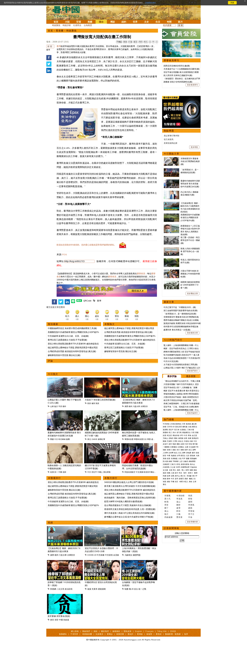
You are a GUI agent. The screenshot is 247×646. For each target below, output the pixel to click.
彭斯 (185, 438)
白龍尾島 (166, 467)
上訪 (181, 461)
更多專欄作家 (192, 522)
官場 (78, 22)
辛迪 (190, 517)
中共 (56, 439)
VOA (64, 254)
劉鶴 (164, 441)
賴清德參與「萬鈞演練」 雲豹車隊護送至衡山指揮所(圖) (129, 498)
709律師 (176, 461)
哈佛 (52, 472)
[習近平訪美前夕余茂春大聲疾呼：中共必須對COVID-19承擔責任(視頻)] (102, 527)
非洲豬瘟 (174, 458)
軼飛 (166, 502)
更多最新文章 (192, 333)
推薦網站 (63, 634)
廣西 (126, 406)
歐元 (176, 453)
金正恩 (194, 435)
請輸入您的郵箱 (182, 533)
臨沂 (56, 406)
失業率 (95, 589)
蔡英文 (183, 456)
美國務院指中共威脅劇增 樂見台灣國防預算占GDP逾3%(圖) (190, 218)
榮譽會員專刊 (171, 60)
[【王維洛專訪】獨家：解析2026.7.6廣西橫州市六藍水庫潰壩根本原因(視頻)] (139, 379)
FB (197, 447)
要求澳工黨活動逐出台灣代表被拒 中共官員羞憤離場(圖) (129, 486)
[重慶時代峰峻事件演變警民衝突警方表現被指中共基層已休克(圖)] (65, 412)
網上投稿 (75, 631)
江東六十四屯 (175, 464)
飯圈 (68, 439)
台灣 (178, 456)
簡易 (190, 496)
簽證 (164, 473)
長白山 (192, 464)
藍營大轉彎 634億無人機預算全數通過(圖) (123, 501)
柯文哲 (169, 435)
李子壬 (191, 514)
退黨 (197, 432)
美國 (90, 22)
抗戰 (172, 476)
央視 (170, 470)
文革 (194, 482)
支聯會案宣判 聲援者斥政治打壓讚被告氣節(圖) (190, 161)
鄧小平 (194, 476)
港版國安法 (186, 432)
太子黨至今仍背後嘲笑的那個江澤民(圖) (181, 364)
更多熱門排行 (192, 371)
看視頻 (159, 634)
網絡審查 (192, 461)
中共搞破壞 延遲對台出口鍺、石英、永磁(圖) (68, 336)
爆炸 (64, 406)
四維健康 (168, 517)
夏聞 (190, 502)
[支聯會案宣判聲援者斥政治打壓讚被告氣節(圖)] (171, 158)
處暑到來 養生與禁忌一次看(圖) (177, 330)
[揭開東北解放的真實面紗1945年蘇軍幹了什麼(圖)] (102, 412)
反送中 (165, 444)
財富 (164, 456)
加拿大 (169, 450)
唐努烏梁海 (185, 464)
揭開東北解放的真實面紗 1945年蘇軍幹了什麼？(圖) (190, 285)
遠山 (178, 502)
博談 (112, 22)
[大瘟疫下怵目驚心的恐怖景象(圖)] (102, 379)
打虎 (186, 444)
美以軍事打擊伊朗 (171, 136)
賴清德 (188, 424)
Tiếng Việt (162, 631)
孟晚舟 (171, 438)
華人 (174, 470)
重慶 (52, 439)
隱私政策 (127, 631)
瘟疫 (89, 403)
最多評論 (172, 376)
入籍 (172, 473)
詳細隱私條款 (150, 3)
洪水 (174, 432)
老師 (64, 472)
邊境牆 (180, 438)
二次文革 (60, 589)
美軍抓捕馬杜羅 (170, 143)
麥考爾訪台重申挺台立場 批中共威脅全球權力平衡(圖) (128, 517)
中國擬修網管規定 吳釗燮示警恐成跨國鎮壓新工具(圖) (72, 328)
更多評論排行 (192, 413)
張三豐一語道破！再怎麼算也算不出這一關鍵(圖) (190, 240)
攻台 (136, 589)
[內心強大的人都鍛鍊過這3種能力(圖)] (171, 192)
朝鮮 (164, 450)
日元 (180, 453)
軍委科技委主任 (140, 439)
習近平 (94, 472)
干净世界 (74, 634)
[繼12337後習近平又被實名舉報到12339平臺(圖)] (102, 445)
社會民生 (77, 25)
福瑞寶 (149, 634)
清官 (56, 620)
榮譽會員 (141, 273)
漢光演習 (178, 427)
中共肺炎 (166, 424)
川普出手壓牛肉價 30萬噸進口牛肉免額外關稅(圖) (190, 274)
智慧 (164, 482)
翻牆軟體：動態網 (173, 634)
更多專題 (194, 147)
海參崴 (173, 456)
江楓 (178, 514)
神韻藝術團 (87, 634)
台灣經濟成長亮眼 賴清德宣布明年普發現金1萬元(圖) (72, 351)
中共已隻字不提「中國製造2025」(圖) (180, 307)
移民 (178, 470)
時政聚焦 (56, 25)
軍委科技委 (129, 439)
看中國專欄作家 (173, 491)
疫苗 (164, 435)
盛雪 (178, 508)
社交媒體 (192, 447)
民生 (181, 473)
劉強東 (192, 456)
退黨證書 (120, 634)
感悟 (168, 482)
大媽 (197, 456)
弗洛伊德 (176, 435)
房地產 (188, 453)
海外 (185, 473)
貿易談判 (195, 438)
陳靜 (178, 505)
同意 (232, 3)
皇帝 (176, 479)
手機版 (119, 42)
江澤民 (175, 441)
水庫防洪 (144, 406)
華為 (189, 435)
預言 (177, 482)
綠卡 (176, 473)
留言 (135, 42)
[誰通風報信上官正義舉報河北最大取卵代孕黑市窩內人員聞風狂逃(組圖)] (171, 226)
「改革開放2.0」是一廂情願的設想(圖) (180, 314)
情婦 (174, 444)
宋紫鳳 (167, 496)
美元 (190, 450)
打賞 (130, 42)
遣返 (195, 470)
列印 (140, 42)
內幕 (191, 441)
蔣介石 (183, 476)
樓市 (193, 453)
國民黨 (184, 427)
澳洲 (195, 473)
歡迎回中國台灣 (150, 472)
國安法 (194, 427)
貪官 (52, 620)
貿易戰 (165, 430)
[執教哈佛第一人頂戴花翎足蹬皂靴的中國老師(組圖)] (65, 445)
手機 (172, 482)
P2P (183, 458)
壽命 (190, 482)
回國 (168, 473)
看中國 (194, 444)
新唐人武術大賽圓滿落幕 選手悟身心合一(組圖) (190, 251)
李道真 (179, 499)
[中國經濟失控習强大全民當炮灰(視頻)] (102, 561)
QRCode (87, 301)
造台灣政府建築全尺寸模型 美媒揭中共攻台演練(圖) (127, 505)
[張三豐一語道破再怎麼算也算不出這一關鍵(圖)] (171, 237)
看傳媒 (140, 634)
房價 (164, 458)
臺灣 (48, 50)
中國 (60, 472)
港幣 (184, 453)
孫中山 (177, 476)
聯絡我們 (86, 631)
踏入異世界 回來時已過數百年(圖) (178, 75)
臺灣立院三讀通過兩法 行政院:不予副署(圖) (67, 340)
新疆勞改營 (185, 467)
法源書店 (99, 634)
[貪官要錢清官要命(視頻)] (65, 595)
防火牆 (165, 461)
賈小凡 (167, 499)
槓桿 (186, 450)
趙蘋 (190, 508)
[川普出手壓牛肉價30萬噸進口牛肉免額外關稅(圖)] (171, 271)
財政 (197, 453)
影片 (180, 22)
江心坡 (172, 467)
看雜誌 (110, 634)
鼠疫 (97, 403)
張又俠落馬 (168, 139)
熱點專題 (169, 130)
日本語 (173, 631)
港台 (101, 22)
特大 (146, 42)
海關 (191, 470)
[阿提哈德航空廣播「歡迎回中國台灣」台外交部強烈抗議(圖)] (139, 445)
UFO (181, 435)
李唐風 (191, 505)
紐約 (124, 22)
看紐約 (130, 634)
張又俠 (176, 430)
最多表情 (190, 376)
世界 (135, 22)
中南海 (186, 441)
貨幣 (194, 450)
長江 (170, 432)
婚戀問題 (136, 555)
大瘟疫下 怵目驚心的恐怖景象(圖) (100, 400)
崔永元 (180, 441)
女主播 (165, 470)
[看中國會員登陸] (181, 34)
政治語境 (68, 589)
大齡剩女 (128, 555)
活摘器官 (166, 464)
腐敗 (178, 444)
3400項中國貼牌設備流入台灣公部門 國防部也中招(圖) (129, 482)
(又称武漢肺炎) (175, 424)
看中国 (67, 11)
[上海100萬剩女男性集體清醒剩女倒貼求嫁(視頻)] (139, 527)
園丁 (166, 508)
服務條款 (116, 631)
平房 (60, 406)
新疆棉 (165, 432)
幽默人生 (192, 479)
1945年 (94, 439)
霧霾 (187, 458)
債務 (182, 450)
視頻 (50, 522)
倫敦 (93, 403)
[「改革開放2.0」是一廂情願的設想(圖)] (171, 170)
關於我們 (105, 631)
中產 (168, 456)
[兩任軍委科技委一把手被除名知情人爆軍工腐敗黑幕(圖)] (139, 412)
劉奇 (168, 479)
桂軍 (168, 476)
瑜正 (166, 514)
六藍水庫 (136, 406)
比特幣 (171, 453)
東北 (89, 439)
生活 (158, 22)
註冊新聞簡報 (171, 528)
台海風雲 (88, 25)
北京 (187, 456)
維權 (170, 461)
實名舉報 (107, 472)
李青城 (191, 511)
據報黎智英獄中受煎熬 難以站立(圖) (64, 355)
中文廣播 (139, 472)
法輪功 (185, 461)
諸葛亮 (181, 479)
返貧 (89, 589)
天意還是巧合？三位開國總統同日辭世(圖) (182, 69)
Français (149, 631)
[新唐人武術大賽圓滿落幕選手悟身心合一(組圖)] (171, 248)
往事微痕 (173, 447)
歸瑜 (190, 499)
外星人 (185, 482)
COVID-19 (91, 555)
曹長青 (179, 517)
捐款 (96, 631)
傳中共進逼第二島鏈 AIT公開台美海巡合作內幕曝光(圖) (129, 513)
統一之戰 (142, 589)
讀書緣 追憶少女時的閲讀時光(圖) (178, 82)
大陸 (67, 22)
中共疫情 (109, 555)
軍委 (149, 439)
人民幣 (165, 453)
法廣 (186, 447)
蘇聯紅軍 (101, 439)
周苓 (166, 505)
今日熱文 (53, 374)
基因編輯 (193, 458)
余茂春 (116, 555)
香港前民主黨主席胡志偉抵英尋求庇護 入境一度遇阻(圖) (129, 509)
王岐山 (165, 438)
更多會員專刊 (192, 85)
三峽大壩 (190, 430)
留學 (187, 470)
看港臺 (60, 30)
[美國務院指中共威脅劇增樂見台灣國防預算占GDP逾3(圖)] (171, 215)
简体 (125, 42)
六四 (193, 432)
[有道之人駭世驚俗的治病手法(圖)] (171, 260)
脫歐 (174, 450)
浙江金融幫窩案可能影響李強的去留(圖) (181, 310)
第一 (56, 472)
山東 (52, 406)
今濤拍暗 (180, 496)
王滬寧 (169, 441)
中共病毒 (100, 555)
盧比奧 (194, 424)
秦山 (166, 511)
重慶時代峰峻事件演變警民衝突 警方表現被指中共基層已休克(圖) (190, 184)
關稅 (176, 438)
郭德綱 (53, 589)
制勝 (126, 589)
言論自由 (193, 467)
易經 (186, 479)
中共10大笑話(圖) (171, 361)
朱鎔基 (66, 620)
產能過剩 (102, 589)
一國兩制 (166, 447)
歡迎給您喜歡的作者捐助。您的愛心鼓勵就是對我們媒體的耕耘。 (86, 245)
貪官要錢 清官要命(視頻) (59, 616)
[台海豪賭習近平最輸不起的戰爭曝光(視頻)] (139, 561)
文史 (146, 22)
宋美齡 (189, 476)
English (138, 631)
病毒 (164, 427)
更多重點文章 (192, 293)
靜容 (178, 511)
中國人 (100, 472)
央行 (178, 450)
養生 (164, 484)
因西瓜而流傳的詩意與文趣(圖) (177, 66)
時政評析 (67, 25)
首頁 (56, 22)
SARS (178, 467)
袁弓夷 (179, 432)
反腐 (182, 444)
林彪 (164, 479)
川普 (183, 424)
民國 (164, 476)
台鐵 (189, 427)
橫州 (130, 406)
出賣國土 (183, 430)
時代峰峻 (62, 439)
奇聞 (169, 22)
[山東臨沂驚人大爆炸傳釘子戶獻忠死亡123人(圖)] (65, 379)
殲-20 (131, 589)
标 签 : (50, 46)
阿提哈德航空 (130, 472)
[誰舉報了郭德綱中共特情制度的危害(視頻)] (65, 561)
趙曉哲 (154, 439)
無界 (186, 634)
